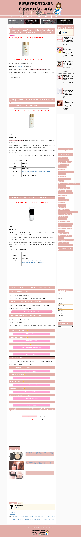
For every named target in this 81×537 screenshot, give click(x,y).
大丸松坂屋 (40, 171)
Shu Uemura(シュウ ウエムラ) (63, 233)
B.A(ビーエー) (69, 162)
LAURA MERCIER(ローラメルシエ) (64, 209)
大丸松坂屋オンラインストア (31, 354)
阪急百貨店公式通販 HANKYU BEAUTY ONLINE (31, 347)
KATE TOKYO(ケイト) (62, 204)
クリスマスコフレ (38, 16)
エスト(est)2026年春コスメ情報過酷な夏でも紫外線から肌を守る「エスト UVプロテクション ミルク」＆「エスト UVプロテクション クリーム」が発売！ (68, 105)
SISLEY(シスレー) (12, 514)
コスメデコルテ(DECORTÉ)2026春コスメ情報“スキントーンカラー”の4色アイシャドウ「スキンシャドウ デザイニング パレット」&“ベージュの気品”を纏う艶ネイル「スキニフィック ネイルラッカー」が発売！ (39, 472)
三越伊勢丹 (29, 171)
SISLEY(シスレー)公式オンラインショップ (31, 311)
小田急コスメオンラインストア (32, 340)
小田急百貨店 (34, 171)
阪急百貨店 (24, 171)
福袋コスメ (47, 16)
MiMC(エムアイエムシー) (62, 219)
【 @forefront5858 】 (35, 419)
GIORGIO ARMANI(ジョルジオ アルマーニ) (65, 193)
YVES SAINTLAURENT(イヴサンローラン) (65, 245)
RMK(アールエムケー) (61, 228)
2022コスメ (12, 512)
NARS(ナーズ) (60, 221)
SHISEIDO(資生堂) (61, 230)
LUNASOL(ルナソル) (61, 214)
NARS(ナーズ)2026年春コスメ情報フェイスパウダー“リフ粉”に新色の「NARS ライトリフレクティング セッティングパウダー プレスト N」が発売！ (68, 66)
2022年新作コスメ (19, 66)
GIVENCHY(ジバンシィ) (62, 195)
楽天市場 (28, 172)
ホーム (29, 527)
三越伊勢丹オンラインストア (31, 333)
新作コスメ (29, 16)
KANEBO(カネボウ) (61, 202)
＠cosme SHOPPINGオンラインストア (32, 371)
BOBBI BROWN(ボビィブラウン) (63, 164)
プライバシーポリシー (44, 527)
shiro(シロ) (69, 228)
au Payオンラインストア (32, 405)
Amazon (23, 172)
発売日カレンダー (21, 16)
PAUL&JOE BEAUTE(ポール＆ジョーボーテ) (65, 223)
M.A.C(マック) (69, 214)
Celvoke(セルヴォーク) (62, 167)
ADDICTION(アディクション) (63, 157)
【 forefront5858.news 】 (49, 419)
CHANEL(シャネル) (61, 169)
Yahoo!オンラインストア (32, 384)
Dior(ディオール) (61, 181)
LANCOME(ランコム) (61, 207)
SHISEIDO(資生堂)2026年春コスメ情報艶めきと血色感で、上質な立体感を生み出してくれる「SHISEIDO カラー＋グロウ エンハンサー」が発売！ (68, 79)
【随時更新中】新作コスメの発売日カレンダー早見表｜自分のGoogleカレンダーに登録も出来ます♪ (68, 40)
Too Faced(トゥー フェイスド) (63, 242)
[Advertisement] (32, 89)
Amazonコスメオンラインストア (31, 391)
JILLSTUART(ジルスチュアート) (63, 200)
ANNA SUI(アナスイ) (61, 162)
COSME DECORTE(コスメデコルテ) (64, 178)
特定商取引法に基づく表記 (35, 527)
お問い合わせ (51, 527)
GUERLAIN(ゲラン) (61, 197)
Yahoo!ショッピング (34, 172)
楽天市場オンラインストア (31, 378)
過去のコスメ (56, 16)
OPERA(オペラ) (67, 221)
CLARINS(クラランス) (62, 174)
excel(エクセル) (69, 190)
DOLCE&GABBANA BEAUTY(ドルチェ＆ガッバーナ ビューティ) (68, 183)
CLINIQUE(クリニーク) (62, 176)
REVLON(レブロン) (68, 226)
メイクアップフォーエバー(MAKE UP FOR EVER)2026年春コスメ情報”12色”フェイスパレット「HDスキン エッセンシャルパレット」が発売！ (68, 52)
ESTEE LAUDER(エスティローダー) (64, 188)
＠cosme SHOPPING (47, 171)
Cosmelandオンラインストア (32, 398)
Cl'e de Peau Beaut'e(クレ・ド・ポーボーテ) (65, 171)
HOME (12, 16)
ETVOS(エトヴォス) (61, 190)
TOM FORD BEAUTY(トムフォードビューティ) (66, 240)
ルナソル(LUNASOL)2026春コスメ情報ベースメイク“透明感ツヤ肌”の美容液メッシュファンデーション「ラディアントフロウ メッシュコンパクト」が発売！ (39, 453)
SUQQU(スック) (68, 235)
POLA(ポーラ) (60, 226)
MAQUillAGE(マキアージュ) (62, 216)
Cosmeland (41, 172)
